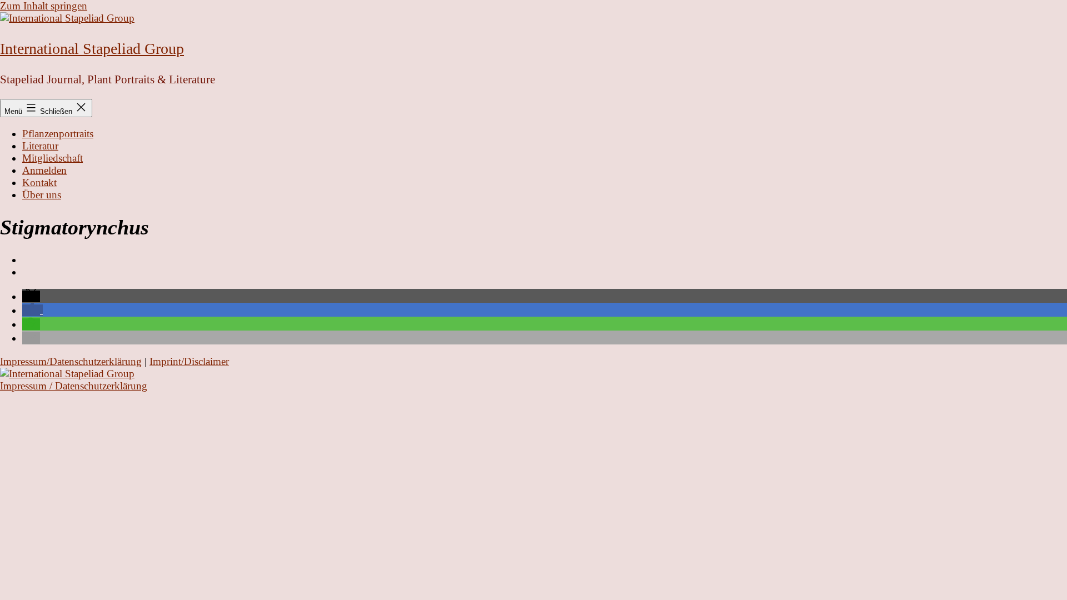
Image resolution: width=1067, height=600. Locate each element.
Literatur (40, 146)
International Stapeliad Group (92, 48)
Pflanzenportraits (57, 133)
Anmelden (44, 170)
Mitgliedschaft (52, 158)
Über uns (41, 195)
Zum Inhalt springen (43, 6)
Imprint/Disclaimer (189, 361)
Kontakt (39, 182)
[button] (31, 296)
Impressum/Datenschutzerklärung (71, 361)
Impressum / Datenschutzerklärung (73, 386)
